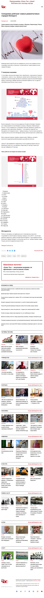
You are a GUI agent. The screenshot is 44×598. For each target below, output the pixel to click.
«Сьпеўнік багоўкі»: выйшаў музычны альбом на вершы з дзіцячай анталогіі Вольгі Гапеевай (20, 482)
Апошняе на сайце (7, 285)
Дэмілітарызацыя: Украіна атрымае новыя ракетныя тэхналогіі (15, 293)
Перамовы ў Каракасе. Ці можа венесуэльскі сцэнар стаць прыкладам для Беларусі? (21, 455)
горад (14, 256)
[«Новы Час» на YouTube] (42, 591)
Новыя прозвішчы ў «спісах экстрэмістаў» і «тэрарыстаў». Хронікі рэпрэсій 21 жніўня (20, 309)
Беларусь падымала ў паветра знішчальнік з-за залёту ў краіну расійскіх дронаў (19, 302)
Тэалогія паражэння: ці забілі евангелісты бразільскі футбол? (21, 564)
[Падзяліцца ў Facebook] (8, 251)
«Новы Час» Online (36, 580)
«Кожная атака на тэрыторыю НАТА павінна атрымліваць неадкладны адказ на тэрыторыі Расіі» (21, 324)
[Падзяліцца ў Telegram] (10, 251)
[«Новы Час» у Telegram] (29, 591)
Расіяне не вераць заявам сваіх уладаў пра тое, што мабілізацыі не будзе (18, 313)
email (31, 583)
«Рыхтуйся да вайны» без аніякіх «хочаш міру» (7, 373)
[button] (42, 6)
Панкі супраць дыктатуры (4, 508)
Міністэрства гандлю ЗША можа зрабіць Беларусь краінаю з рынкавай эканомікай (6, 349)
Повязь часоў (5, 493)
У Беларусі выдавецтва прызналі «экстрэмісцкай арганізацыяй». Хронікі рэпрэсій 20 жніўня (21, 320)
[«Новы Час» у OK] (37, 591)
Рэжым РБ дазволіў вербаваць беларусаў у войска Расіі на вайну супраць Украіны (19, 305)
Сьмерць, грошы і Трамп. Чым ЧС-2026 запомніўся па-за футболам (6, 565)
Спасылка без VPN (38, 250)
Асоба (3, 522)
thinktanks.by (9, 245)
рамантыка (24, 256)
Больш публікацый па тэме (35, 357)
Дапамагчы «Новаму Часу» (32, 277)
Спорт (3, 548)
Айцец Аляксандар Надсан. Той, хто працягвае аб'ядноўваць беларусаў (22, 539)
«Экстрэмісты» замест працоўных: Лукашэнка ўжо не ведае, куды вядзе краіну (36, 428)
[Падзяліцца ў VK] (14, 251)
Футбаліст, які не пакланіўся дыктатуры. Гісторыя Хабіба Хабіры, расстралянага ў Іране (36, 566)
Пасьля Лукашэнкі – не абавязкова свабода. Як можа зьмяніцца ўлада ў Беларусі (22, 402)
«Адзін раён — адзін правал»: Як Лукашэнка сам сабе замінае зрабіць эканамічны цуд (22, 428)
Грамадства (4, 21)
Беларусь (4, 256)
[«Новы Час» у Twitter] (33, 591)
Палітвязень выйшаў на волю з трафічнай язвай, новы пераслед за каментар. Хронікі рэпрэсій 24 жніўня (20, 289)
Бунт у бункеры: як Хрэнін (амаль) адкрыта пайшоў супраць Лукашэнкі (36, 375)
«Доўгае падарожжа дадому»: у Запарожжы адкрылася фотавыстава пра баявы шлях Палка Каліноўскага (7, 483)
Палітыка (4, 385)
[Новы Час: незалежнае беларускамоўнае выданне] (11, 6)
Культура (4, 464)
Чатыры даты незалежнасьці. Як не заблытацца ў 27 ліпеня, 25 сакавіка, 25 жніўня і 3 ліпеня (36, 511)
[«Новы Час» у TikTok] (21, 591)
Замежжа (4, 436)
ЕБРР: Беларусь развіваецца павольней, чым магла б (22, 348)
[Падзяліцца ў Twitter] (12, 251)
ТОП (18, 256)
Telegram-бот (36, 583)
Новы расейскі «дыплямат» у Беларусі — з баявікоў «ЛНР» (36, 401)
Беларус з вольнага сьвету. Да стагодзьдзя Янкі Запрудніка (7, 538)
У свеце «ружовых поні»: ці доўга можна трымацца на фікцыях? (7, 427)
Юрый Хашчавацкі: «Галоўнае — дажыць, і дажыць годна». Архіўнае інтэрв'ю (36, 539)
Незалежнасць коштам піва (7, 452)
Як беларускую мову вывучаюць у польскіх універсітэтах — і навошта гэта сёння (35, 454)
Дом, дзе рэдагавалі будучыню (35, 479)
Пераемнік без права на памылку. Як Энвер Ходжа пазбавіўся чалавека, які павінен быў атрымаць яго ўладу (22, 512)
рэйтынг (9, 256)
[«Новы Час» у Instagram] (25, 591)
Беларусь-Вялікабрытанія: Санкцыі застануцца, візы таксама (35, 349)
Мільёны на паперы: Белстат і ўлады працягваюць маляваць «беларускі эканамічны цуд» (21, 316)
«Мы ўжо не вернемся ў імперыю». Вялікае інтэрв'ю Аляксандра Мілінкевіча (7, 402)
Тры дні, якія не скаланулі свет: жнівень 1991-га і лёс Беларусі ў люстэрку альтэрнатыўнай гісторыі (21, 298)
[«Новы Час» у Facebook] (17, 591)
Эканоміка (4, 410)
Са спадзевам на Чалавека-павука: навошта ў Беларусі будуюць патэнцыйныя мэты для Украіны (21, 376)
